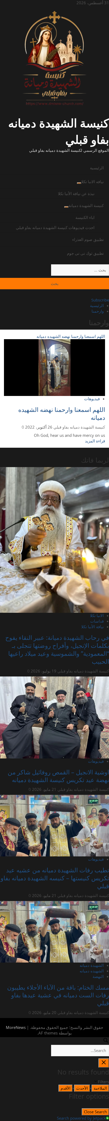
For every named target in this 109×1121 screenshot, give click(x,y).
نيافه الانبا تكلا (92, 181)
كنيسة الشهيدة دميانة (86, 205)
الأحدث (82, 1088)
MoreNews (16, 1027)
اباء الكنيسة (84, 217)
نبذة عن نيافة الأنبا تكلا (76, 193)
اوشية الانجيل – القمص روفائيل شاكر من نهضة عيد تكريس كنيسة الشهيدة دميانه (58, 776)
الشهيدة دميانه (92, 965)
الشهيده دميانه (92, 970)
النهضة (98, 976)
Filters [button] (96, 1082)
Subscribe (100, 300)
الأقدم (65, 1088)
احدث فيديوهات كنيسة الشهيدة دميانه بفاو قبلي (55, 227)
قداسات (97, 621)
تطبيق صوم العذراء (88, 239)
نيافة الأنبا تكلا (92, 626)
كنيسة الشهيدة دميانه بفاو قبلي (79, 427)
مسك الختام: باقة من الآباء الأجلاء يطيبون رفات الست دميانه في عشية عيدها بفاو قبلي (58, 995)
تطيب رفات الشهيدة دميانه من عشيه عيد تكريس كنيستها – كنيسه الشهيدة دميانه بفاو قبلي (55, 878)
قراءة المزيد (95, 440)
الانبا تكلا (97, 615)
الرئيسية (97, 167)
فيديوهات (92, 398)
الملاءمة (100, 1088)
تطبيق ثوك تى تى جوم (85, 253)
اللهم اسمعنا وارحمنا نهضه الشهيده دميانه (71, 336)
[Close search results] (103, 1063)
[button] (54, 157)
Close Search (95, 1111)
